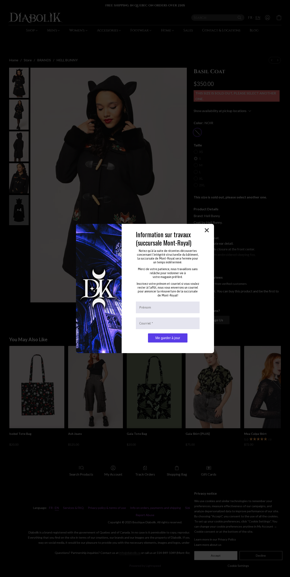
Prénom (145, 307)
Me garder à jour (167, 338)
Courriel (146, 323)
